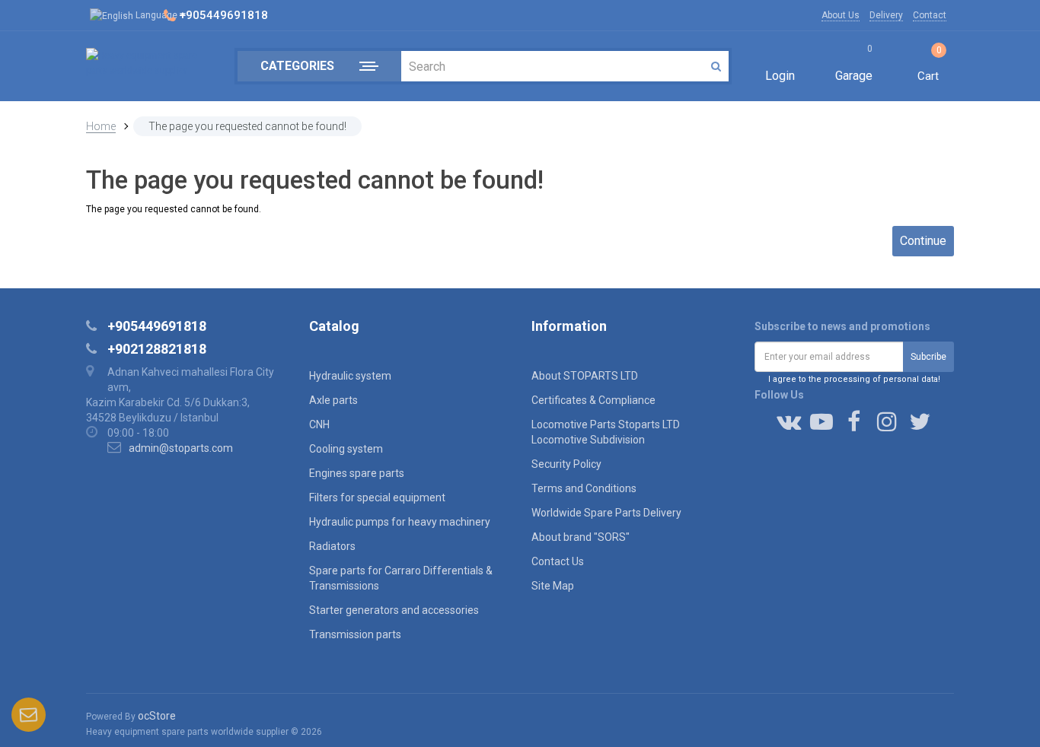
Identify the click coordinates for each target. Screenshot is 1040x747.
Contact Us (557, 561)
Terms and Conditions (583, 488)
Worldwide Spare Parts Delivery (606, 513)
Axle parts (333, 400)
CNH (319, 424)
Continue (923, 241)
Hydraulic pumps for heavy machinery (399, 522)
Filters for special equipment (377, 497)
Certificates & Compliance (593, 400)
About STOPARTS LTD (584, 376)
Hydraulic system (350, 376)
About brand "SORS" (580, 537)
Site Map (552, 586)
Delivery (886, 15)
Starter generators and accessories (394, 610)
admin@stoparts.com (181, 448)
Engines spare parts (356, 473)
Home (101, 126)
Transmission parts (355, 634)
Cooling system (346, 449)
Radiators (332, 546)
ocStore (157, 716)
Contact (929, 15)
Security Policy (566, 464)
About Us (840, 15)
